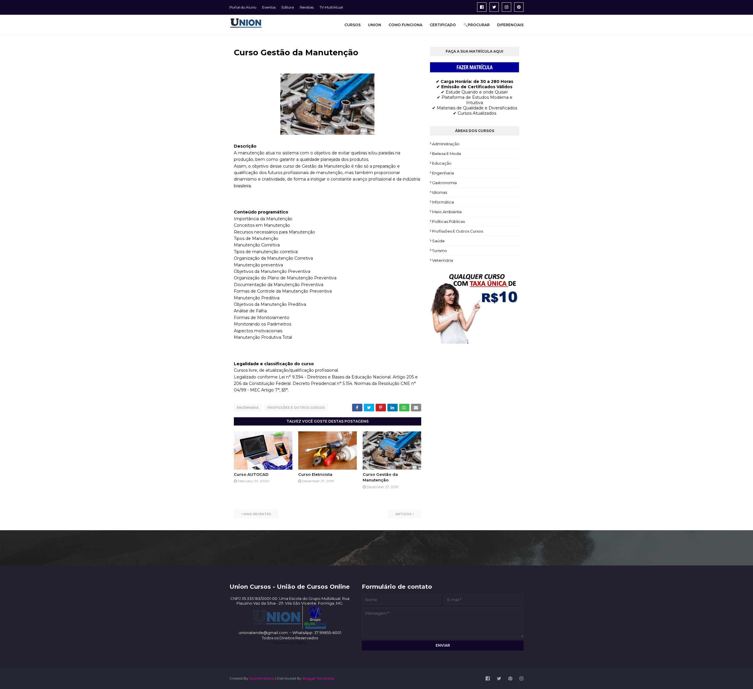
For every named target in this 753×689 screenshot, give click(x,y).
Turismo (439, 250)
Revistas (307, 7)
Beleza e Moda (446, 153)
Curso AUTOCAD (251, 474)
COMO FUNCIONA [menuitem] (405, 25)
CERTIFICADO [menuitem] (443, 25)
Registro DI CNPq (289, 642)
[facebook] (482, 7)
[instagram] (506, 7)
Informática (443, 202)
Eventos (269, 7)
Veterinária (442, 260)
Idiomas (439, 192)
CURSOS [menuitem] (352, 25)
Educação (442, 163)
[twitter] (494, 7)
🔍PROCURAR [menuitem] (476, 25)
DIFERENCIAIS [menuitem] (510, 25)
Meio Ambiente (447, 211)
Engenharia (248, 408)
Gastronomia (444, 182)
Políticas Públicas (448, 221)
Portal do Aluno (242, 7)
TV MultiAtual (331, 7)
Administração (445, 143)
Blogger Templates (318, 678)
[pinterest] (519, 7)
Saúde (438, 240)
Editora (287, 7)
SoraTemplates (261, 678)
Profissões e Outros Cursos (296, 408)
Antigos (403, 514)
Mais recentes (257, 514)
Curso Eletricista (315, 474)
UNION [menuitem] (374, 25)
